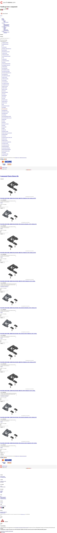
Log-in (1, 15)
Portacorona (3, 125)
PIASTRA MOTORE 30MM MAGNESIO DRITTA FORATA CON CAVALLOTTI (18, 252)
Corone (3, 57)
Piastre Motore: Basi (4, 110)
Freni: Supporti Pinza (5, 74)
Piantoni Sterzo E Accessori (5, 105)
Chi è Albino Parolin (3, 477)
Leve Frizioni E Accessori (5, 84)
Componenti (3, 176)
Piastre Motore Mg (4, 108)
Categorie (1, 502)
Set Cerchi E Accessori (5, 143)
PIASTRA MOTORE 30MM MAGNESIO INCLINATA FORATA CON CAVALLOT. (18, 307)
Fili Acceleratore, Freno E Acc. (6, 65)
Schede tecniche (6, 29)
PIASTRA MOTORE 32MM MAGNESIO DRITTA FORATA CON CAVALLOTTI (18, 362)
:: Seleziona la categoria (5, 42)
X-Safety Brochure (6, 30)
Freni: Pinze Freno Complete (6, 71)
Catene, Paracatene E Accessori (6, 56)
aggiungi (2, 208)
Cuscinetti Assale (4, 59)
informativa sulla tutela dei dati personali (21, 527)
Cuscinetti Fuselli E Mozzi (5, 60)
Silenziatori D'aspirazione (5, 146)
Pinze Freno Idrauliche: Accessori (6, 116)
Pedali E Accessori (4, 102)
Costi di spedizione (6, 25)
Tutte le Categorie (6, 22)
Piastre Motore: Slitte (5, 113)
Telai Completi (4, 152)
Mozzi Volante (4, 96)
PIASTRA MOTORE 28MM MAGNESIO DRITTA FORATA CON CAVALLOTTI (18, 198)
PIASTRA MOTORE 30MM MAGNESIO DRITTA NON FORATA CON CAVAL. (17, 281)
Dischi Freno (3, 62)
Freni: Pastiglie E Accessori (5, 69)
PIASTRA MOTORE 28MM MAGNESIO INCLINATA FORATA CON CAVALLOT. (18, 224)
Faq (4, 23)
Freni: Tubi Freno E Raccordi (6, 75)
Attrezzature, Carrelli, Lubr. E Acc (6, 48)
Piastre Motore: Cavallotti (5, 111)
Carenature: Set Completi (5, 54)
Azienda (3, 19)
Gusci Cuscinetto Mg (5, 81)
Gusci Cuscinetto (4, 80)
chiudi (1, 523)
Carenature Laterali (4, 53)
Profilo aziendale (2, 476)
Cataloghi (5, 27)
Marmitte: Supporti (4, 87)
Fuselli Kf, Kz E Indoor (5, 78)
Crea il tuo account (2, 486)
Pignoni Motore (4, 114)
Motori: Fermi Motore (5, 92)
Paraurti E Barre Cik (4, 101)
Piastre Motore (4, 107)
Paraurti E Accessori (4, 99)
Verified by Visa (17, 157)
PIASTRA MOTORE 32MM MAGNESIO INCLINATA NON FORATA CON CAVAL (18, 443)
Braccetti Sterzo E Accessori (5, 51)
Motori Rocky (4, 90)
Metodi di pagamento (6, 24)
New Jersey (3, 98)
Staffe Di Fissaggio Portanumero (6, 149)
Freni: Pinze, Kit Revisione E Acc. (6, 72)
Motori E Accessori (4, 89)
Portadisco (3, 128)
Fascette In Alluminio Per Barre (6, 63)
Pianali (3, 104)
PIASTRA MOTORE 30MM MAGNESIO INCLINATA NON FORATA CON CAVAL (18, 333)
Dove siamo (5, 32)
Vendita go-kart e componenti (8, 6)
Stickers (5, 28)
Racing (5, 20)
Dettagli (1, 202)
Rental (4, 21)
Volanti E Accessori (4, 155)
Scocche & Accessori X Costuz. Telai (7, 137)
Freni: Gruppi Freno (4, 68)
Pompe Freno (4, 122)
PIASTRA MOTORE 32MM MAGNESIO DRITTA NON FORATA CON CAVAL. (17, 390)
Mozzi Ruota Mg (4, 95)
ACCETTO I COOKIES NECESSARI (6, 531)
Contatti (3, 31)
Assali (3, 45)
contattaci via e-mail (4, 167)
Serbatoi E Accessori (4, 140)
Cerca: (1, 38)
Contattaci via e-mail (3, 481)
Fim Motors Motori (4, 66)
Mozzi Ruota (3, 93)
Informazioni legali (2, 512)
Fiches (1, 492)
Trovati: (2, 454)
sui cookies (3, 532)
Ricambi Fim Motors (4, 134)
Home (3, 18)
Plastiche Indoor (4, 119)
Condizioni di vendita (3, 498)
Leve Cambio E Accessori (5, 83)
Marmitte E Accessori (5, 86)
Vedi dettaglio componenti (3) (4, 286)
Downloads (3, 26)
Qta (0, 205)
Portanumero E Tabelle (5, 131)
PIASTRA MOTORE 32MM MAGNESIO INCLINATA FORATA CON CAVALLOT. (18, 417)
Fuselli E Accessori (4, 77)
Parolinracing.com (23, 514)
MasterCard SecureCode (23, 157)
